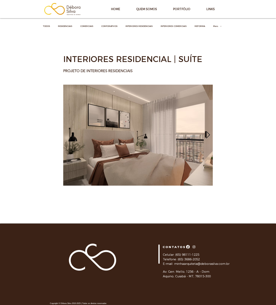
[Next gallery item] (208, 135)
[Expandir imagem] (138, 135)
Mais (215, 26)
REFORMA (200, 26)
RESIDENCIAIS (65, 26)
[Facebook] (188, 247)
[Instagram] (194, 247)
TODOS (46, 26)
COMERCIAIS (86, 26)
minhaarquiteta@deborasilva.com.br (202, 264)
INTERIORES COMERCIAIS (173, 26)
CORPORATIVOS (109, 26)
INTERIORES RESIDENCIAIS (139, 26)
